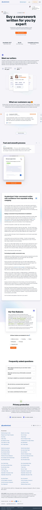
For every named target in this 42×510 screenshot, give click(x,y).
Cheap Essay (23, 436)
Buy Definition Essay (25, 457)
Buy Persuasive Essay (25, 459)
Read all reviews (21, 133)
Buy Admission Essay (5, 453)
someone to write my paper (19, 267)
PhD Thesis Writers (5, 444)
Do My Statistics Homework (6, 480)
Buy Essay (3, 436)
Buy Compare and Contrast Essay (7, 457)
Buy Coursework (24, 478)
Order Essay (3, 438)
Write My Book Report (25, 448)
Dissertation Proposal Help (26, 470)
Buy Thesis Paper (24, 444)
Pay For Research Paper (26, 438)
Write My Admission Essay (26, 453)
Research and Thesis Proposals (7, 434)
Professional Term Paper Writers (27, 440)
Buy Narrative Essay (5, 467)
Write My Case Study (5, 450)
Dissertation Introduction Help (7, 472)
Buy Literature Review (5, 451)
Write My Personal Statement (7, 455)
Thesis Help (23, 467)
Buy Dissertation (24, 442)
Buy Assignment (4, 484)
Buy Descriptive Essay (5, 459)
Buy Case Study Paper (25, 450)
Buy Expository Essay (25, 465)
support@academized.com (11, 503)
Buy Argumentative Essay (26, 463)
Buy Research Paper (5, 440)
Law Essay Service (24, 482)
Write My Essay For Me (5, 433)
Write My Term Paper (25, 433)
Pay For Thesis (24, 469)
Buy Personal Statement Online (27, 455)
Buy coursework (21, 32)
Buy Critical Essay (4, 463)
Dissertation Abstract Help (26, 472)
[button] (21, 92)
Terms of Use (3, 507)
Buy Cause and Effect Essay (6, 465)
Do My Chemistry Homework (26, 480)
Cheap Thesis (4, 469)
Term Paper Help (4, 470)
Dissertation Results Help (6, 474)
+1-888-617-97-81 (20, 503)
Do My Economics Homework (7, 482)
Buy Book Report (4, 478)
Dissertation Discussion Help (26, 474)
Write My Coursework (5, 448)
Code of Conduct (20, 507)
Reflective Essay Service (25, 484)
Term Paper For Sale (5, 442)
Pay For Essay (24, 434)
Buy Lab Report (24, 451)
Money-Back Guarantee (10, 507)
